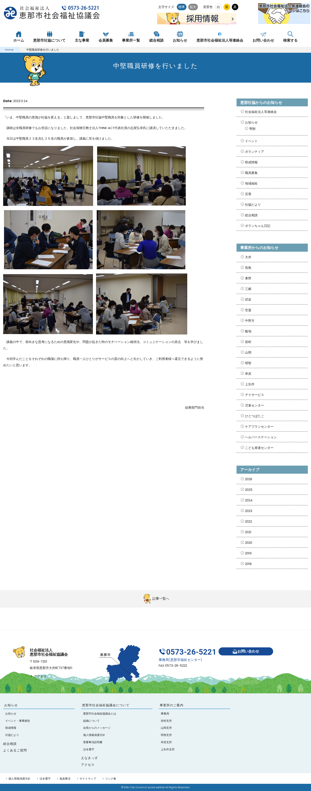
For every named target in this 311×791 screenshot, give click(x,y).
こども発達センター (259, 447)
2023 (248, 511)
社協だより (253, 204)
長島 (248, 267)
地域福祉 (251, 183)
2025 (248, 489)
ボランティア (254, 151)
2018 (248, 564)
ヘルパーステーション (261, 437)
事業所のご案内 (171, 705)
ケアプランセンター (259, 426)
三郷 (248, 289)
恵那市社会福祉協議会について (105, 705)
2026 (248, 479)
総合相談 (251, 215)
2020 (248, 542)
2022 (248, 521)
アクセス (40, 676)
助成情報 (251, 162)
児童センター (254, 405)
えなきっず (89, 758)
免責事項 (64, 779)
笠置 (248, 310)
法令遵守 (45, 779)
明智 (248, 363)
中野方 (250, 320)
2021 (248, 532)
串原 (248, 373)
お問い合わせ (248, 651)
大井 (248, 257)
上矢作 (250, 384)
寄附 (252, 128)
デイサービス (254, 395)
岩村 (248, 342)
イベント (251, 141)
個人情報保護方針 (19, 779)
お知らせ (251, 122)
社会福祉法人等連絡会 (261, 112)
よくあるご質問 (15, 750)
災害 (248, 194)
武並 (248, 299)
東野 (248, 278)
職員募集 (251, 173)
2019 (248, 553)
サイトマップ (88, 779)
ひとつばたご (254, 416)
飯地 (248, 331)
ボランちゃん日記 (257, 225)
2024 (248, 500)
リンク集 (110, 779)
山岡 (248, 352)
